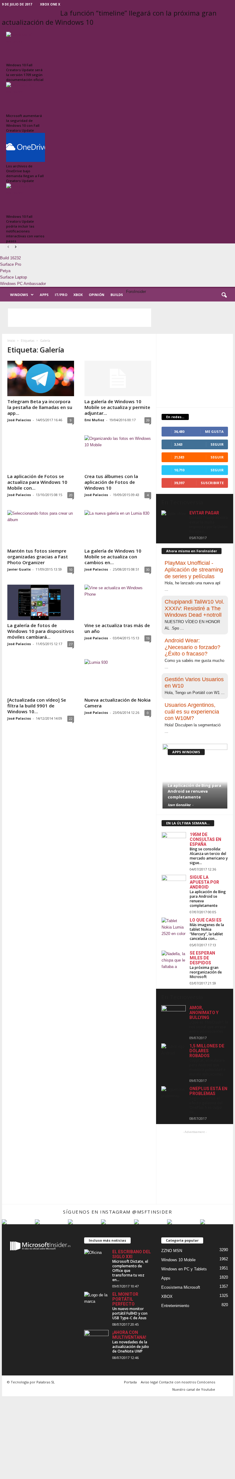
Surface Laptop (13, 277)
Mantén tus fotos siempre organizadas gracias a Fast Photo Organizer (37, 556)
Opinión (96, 294)
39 (148, 420)
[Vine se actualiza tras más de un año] (117, 602)
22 (71, 718)
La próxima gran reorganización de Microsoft (206, 972)
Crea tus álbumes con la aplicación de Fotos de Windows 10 (111, 482)
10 (71, 569)
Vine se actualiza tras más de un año (117, 628)
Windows (19, 294)
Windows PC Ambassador (23, 283)
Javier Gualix (19, 569)
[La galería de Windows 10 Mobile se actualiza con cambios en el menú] (117, 528)
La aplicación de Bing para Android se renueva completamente (194, 791)
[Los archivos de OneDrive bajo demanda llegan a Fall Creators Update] (25, 147)
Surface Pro (10, 264)
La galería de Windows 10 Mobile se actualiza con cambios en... (112, 556)
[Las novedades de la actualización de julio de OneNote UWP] (96, 1339)
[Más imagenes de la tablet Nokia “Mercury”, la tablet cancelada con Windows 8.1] (174, 927)
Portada (130, 1382)
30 (148, 569)
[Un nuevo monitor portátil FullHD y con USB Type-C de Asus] (96, 1301)
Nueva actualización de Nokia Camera (117, 703)
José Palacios (19, 420)
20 (71, 495)
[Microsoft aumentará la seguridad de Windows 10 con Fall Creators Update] (25, 96)
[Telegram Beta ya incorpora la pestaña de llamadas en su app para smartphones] (40, 378)
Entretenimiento (175, 1305)
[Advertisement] (79, 318)
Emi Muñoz (94, 420)
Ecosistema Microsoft (180, 1287)
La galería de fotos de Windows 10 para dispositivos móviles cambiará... (40, 631)
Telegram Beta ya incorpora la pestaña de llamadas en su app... (39, 407)
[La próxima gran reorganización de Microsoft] (174, 960)
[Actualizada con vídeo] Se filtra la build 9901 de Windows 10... (36, 705)
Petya (5, 270)
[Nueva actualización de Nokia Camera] (117, 677)
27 (71, 644)
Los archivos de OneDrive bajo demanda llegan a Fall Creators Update (25, 173)
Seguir (217, 457)
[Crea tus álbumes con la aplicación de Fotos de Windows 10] (117, 453)
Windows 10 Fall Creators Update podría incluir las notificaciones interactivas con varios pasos (25, 228)
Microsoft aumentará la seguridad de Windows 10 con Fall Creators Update (24, 123)
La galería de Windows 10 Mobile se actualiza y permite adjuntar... (117, 407)
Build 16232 (10, 258)
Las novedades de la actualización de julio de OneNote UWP (130, 1346)
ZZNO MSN (171, 1250)
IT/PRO (61, 294)
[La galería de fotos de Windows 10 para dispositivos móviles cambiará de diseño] (40, 602)
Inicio (11, 340)
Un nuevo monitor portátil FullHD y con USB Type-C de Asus (129, 1313)
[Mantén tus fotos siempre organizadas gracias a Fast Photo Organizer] (40, 528)
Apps (44, 294)
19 (148, 638)
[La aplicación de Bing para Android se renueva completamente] (174, 884)
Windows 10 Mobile (178, 1260)
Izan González (179, 804)
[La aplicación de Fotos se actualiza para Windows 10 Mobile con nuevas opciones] (40, 453)
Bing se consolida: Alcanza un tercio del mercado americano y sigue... (209, 855)
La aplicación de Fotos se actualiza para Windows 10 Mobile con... (37, 482)
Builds (116, 294)
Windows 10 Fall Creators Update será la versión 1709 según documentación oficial (24, 72)
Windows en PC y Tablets (184, 1269)
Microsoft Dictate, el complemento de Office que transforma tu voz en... (130, 1270)
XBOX (78, 294)
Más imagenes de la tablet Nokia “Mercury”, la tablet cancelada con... (207, 931)
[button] (224, 295)
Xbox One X (50, 4)
